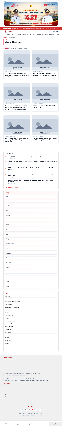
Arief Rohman (8, 329)
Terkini (8, 34)
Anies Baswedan (9, 323)
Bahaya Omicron (9, 340)
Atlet (6, 335)
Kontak (5, 401)
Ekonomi (32, 34)
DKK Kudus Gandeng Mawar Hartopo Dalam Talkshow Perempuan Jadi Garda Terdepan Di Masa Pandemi (16, 107)
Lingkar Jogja (6, 368)
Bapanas (7, 348)
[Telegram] (39, 409)
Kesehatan (52, 34)
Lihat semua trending (11, 187)
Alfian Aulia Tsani (9, 315)
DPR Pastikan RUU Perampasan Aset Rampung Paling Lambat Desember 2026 (21, 373)
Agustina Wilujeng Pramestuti (12, 307)
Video (26, 48)
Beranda (5, 37)
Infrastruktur (8, 253)
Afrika (7, 196)
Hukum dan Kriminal (10, 243)
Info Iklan (5, 400)
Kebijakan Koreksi (7, 394)
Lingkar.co (5, 359)
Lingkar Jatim (6, 364)
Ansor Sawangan (9, 326)
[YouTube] (32, 409)
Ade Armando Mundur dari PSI (12, 301)
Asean (7, 201)
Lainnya (7, 286)
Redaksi (5, 387)
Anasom (7, 318)
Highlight (8, 239)
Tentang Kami (6, 386)
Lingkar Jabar (6, 365)
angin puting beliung (10, 321)
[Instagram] (29, 409)
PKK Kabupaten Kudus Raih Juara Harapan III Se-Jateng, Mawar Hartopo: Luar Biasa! (17, 75)
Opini (57, 34)
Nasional (14, 34)
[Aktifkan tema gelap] (54, 31)
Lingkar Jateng (7, 362)
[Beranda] (26, 31)
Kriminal (7, 276)
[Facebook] (22, 409)
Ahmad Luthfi (8, 310)
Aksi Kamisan (8, 312)
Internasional (25, 34)
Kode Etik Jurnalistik (8, 391)
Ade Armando (8, 299)
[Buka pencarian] (50, 31)
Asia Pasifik (8, 205)
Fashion (7, 224)
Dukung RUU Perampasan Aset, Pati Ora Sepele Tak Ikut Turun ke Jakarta (20, 378)
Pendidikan (45, 34)
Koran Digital (9, 272)
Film (6, 229)
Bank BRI (7, 343)
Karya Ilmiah (8, 262)
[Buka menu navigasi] (57, 31)
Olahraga (38, 34)
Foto (20, 48)
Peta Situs (42, 413)
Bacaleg (7, 337)
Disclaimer (5, 397)
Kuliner (7, 281)
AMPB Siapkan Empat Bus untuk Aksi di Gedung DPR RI (27, 28)
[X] (25, 409)
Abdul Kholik (8, 296)
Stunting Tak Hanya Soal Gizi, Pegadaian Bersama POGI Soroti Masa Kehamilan (22, 377)
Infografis (8, 248)
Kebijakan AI (6, 396)
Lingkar (31, 406)
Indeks (19, 413)
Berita (7, 210)
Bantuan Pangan (9, 346)
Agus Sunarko (8, 304)
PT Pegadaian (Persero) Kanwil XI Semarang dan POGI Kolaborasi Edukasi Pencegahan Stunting (26, 380)
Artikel (13, 48)
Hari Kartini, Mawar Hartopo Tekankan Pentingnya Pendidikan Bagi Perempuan (16, 139)
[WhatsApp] (36, 409)
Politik (19, 34)
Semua (6, 48)
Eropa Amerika (9, 220)
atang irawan (8, 332)
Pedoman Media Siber (8, 390)
